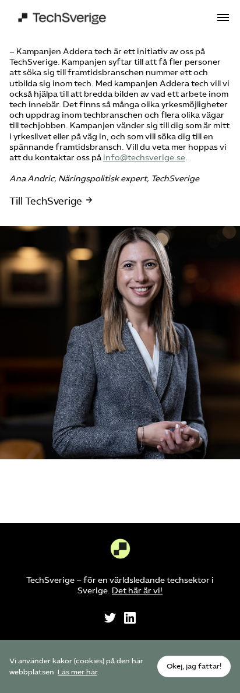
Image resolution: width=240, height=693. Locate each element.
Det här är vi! (137, 591)
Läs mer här (77, 671)
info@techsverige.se (144, 158)
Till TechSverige (45, 201)
